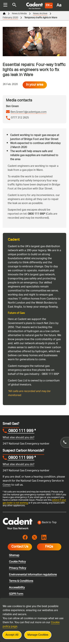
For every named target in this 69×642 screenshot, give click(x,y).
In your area (34, 84)
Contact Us (19, 546)
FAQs (49, 546)
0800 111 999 (21, 431)
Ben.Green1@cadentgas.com (29, 112)
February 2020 (10, 17)
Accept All (12, 635)
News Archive (40, 13)
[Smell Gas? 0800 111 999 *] (65, 442)
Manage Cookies (37, 635)
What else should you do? (18, 438)
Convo (7, 485)
